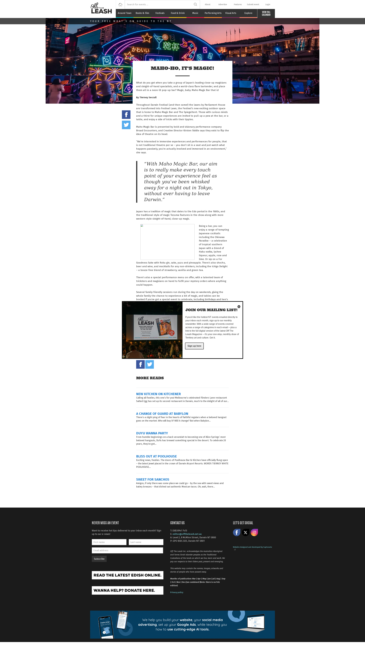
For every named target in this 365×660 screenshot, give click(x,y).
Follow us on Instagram (254, 532)
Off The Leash (103, 9)
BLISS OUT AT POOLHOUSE (156, 456)
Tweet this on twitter (126, 125)
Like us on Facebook (236, 532)
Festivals (160, 13)
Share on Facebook (126, 114)
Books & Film (142, 13)
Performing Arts (213, 13)
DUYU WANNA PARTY (152, 433)
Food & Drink (178, 13)
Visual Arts (230, 13)
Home (120, 4)
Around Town (124, 13)
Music (195, 13)
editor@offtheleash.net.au (187, 534)
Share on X (245, 532)
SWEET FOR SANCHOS (152, 479)
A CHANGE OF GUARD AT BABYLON (162, 413)
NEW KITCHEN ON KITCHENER (158, 393)
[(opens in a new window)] (127, 575)
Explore (248, 13)
